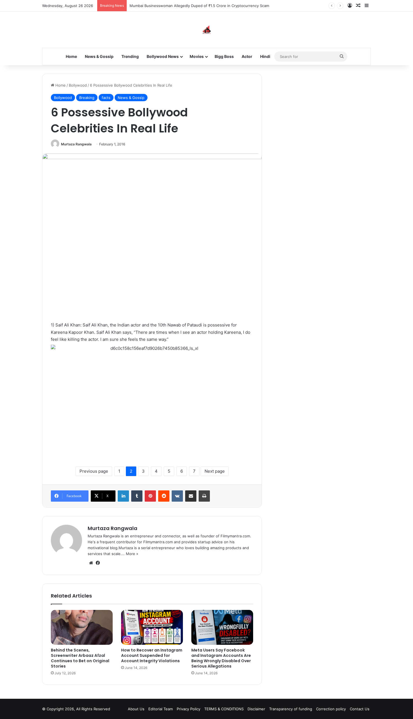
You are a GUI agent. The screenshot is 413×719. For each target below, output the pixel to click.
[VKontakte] (177, 496)
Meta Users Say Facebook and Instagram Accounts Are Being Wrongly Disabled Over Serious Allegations (221, 658)
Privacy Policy (188, 709)
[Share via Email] (190, 496)
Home (71, 56)
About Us (136, 709)
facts (106, 97)
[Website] (91, 563)
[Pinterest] (150, 496)
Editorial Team (160, 709)
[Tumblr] (136, 496)
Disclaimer (256, 709)
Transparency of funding (290, 709)
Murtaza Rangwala (76, 144)
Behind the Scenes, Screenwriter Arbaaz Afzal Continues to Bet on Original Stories (80, 658)
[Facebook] (97, 563)
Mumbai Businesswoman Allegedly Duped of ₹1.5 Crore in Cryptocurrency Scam (199, 5)
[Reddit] (163, 496)
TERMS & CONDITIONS (224, 709)
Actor (247, 56)
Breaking (86, 97)
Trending (130, 56)
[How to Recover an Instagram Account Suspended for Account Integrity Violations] (152, 627)
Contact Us (359, 709)
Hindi (265, 56)
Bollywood (78, 85)
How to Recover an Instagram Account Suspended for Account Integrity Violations (151, 655)
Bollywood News (163, 56)
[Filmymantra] (207, 30)
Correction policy (331, 709)
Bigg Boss (224, 56)
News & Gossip (99, 56)
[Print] (204, 496)
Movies (197, 56)
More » (132, 553)
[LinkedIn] (123, 496)
